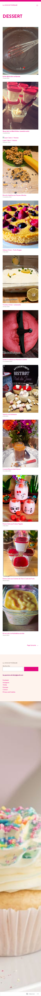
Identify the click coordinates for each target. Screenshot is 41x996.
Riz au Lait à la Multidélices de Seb (13, 633)
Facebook (6, 680)
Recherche (6, 666)
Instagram (6, 682)
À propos (5, 687)
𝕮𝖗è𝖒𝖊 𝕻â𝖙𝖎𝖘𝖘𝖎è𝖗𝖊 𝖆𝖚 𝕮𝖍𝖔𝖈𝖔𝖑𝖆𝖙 (11, 76)
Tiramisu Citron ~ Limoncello (12, 305)
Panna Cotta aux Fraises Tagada (13, 524)
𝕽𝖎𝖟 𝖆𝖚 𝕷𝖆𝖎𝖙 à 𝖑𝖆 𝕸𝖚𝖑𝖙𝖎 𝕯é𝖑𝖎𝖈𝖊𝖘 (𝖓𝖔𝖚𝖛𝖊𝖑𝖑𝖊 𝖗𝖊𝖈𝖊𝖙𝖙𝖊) (16, 131)
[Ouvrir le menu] (37, 5)
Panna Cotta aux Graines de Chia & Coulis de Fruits (19, 578)
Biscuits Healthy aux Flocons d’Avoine (14, 195)
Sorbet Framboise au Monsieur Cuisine (15, 359)
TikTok (5, 685)
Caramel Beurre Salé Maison (12, 469)
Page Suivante (32, 645)
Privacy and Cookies (9, 692)
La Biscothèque (10, 5)
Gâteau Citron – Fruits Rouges (12, 250)
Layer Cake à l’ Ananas (10, 140)
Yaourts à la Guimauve (10, 414)
